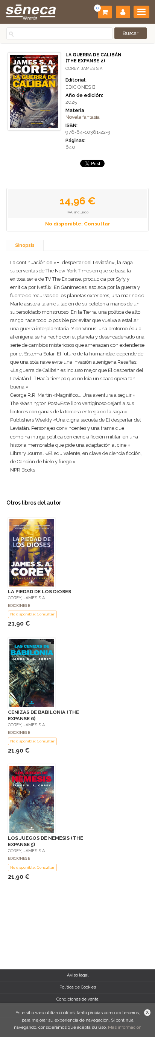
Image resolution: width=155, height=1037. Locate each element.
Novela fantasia (82, 117)
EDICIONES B (80, 87)
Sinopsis (25, 245)
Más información (124, 1027)
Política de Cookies (77, 987)
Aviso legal (77, 975)
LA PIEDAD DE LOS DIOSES (39, 591)
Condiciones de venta (77, 999)
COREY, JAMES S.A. (84, 68)
